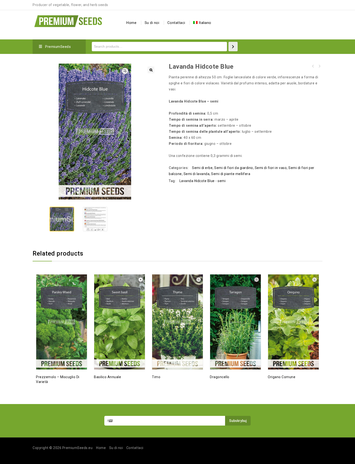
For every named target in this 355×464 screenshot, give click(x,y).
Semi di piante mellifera (230, 174)
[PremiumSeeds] (68, 20)
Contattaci (176, 23)
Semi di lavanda (197, 174)
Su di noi (152, 23)
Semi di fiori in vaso (271, 168)
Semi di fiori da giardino (233, 168)
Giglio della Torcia (319, 66)
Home (131, 23)
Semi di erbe (202, 168)
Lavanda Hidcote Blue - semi (202, 181)
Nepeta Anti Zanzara (313, 66)
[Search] (233, 46)
